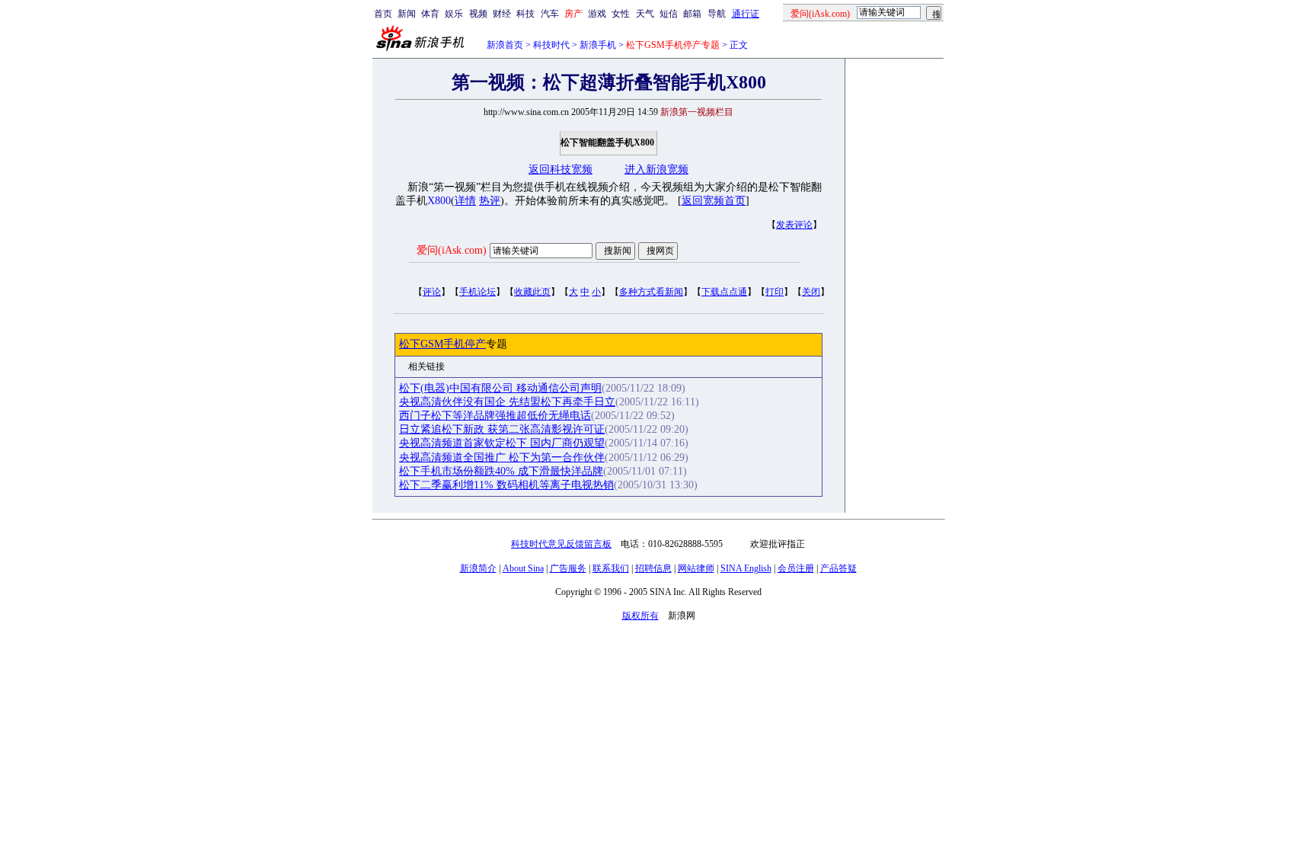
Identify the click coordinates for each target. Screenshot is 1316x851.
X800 (439, 200)
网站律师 (696, 568)
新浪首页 (505, 45)
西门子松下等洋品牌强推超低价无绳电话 (495, 415)
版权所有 (640, 615)
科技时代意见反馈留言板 (561, 544)
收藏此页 (532, 291)
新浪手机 (598, 45)
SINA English (745, 568)
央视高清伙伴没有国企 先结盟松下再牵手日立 (507, 402)
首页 (383, 13)
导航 (717, 13)
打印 (774, 291)
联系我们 (611, 568)
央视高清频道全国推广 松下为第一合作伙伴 (502, 457)
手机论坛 (477, 291)
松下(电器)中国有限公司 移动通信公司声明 (500, 388)
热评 (489, 200)
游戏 (597, 13)
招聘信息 (653, 568)
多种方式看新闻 (651, 291)
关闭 (811, 291)
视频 (478, 13)
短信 (669, 13)
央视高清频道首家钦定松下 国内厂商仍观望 (502, 443)
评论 (432, 291)
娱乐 (454, 13)
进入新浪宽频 (656, 169)
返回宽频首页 (714, 200)
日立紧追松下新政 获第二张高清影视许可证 (502, 429)
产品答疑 (838, 568)
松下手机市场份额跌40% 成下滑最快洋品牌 (501, 471)
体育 (430, 13)
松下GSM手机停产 (442, 344)
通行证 (745, 13)
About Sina (523, 568)
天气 (645, 13)
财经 (502, 13)
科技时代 (551, 45)
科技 (525, 13)
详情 (465, 200)
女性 (621, 13)
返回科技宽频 (561, 169)
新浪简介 (478, 568)
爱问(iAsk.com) (452, 250)
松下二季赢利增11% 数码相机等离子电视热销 (506, 485)
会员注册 (796, 568)
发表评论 (794, 224)
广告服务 (568, 568)
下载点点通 (724, 291)
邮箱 (692, 13)
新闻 (407, 13)
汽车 (550, 13)
